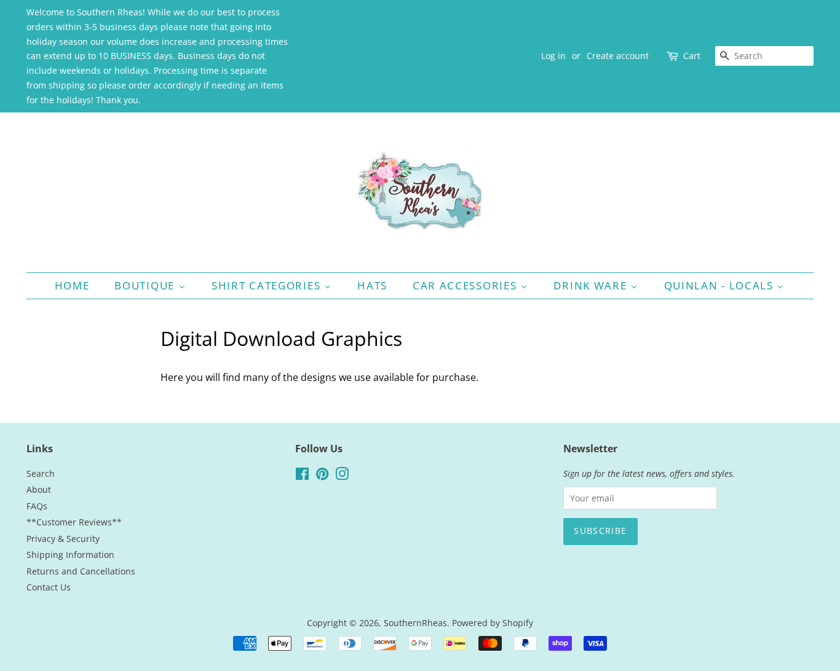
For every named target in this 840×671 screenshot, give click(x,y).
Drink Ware (591, 285)
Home (72, 285)
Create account (618, 55)
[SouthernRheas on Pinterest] (322, 476)
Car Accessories (466, 285)
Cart (691, 55)
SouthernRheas (415, 623)
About (38, 489)
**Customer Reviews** (74, 522)
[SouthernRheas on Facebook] (302, 476)
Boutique (146, 285)
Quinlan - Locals (720, 285)
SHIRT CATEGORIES (268, 285)
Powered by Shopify (492, 623)
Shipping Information (70, 554)
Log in (553, 55)
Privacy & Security (63, 538)
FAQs (36, 506)
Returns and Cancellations (80, 571)
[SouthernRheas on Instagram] (342, 476)
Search (40, 473)
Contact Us (48, 587)
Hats (372, 285)
